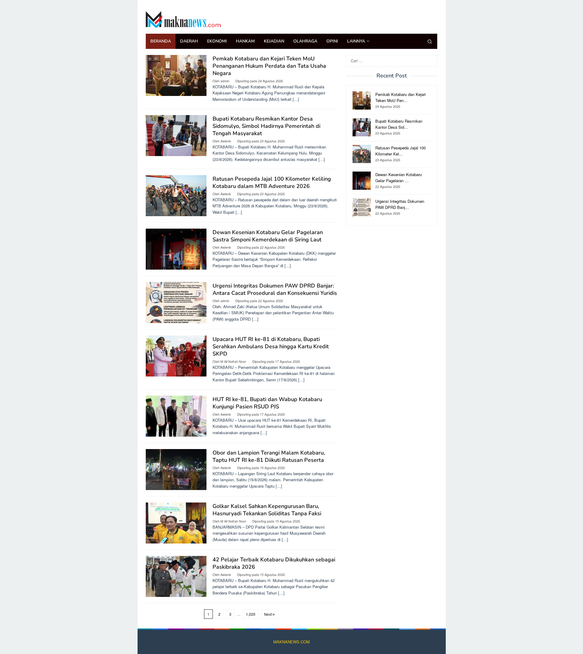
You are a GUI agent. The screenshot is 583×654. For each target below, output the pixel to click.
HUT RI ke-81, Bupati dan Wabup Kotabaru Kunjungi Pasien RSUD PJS (267, 403)
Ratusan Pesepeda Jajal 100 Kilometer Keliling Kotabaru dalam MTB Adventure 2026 (272, 182)
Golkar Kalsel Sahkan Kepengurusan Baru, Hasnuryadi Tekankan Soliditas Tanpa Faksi (267, 509)
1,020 (250, 614)
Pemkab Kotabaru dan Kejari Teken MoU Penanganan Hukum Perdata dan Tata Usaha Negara (269, 66)
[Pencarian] (429, 41)
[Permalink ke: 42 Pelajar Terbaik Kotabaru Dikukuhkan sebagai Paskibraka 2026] (176, 576)
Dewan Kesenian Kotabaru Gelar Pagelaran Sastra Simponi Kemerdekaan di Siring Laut (268, 236)
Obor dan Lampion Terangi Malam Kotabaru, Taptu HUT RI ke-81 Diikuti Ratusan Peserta (269, 456)
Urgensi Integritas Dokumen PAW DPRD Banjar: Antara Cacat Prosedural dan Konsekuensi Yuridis (275, 289)
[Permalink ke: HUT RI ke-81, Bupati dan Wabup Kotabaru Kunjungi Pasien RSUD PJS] (176, 415)
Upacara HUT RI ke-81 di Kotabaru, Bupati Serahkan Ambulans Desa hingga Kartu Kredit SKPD (271, 346)
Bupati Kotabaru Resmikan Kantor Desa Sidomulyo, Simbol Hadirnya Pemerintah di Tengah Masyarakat (266, 126)
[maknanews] (184, 18)
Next (268, 614)
